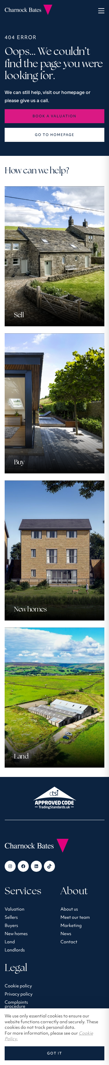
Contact (68, 941)
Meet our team (75, 917)
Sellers (11, 917)
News (65, 933)
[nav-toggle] (101, 10)
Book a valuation (54, 116)
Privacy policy (19, 994)
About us (69, 909)
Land (10, 941)
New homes (16, 933)
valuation (14, 909)
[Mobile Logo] (28, 10)
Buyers (11, 925)
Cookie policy (18, 986)
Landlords (15, 950)
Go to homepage (54, 135)
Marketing (71, 925)
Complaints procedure (16, 1004)
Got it (54, 1053)
